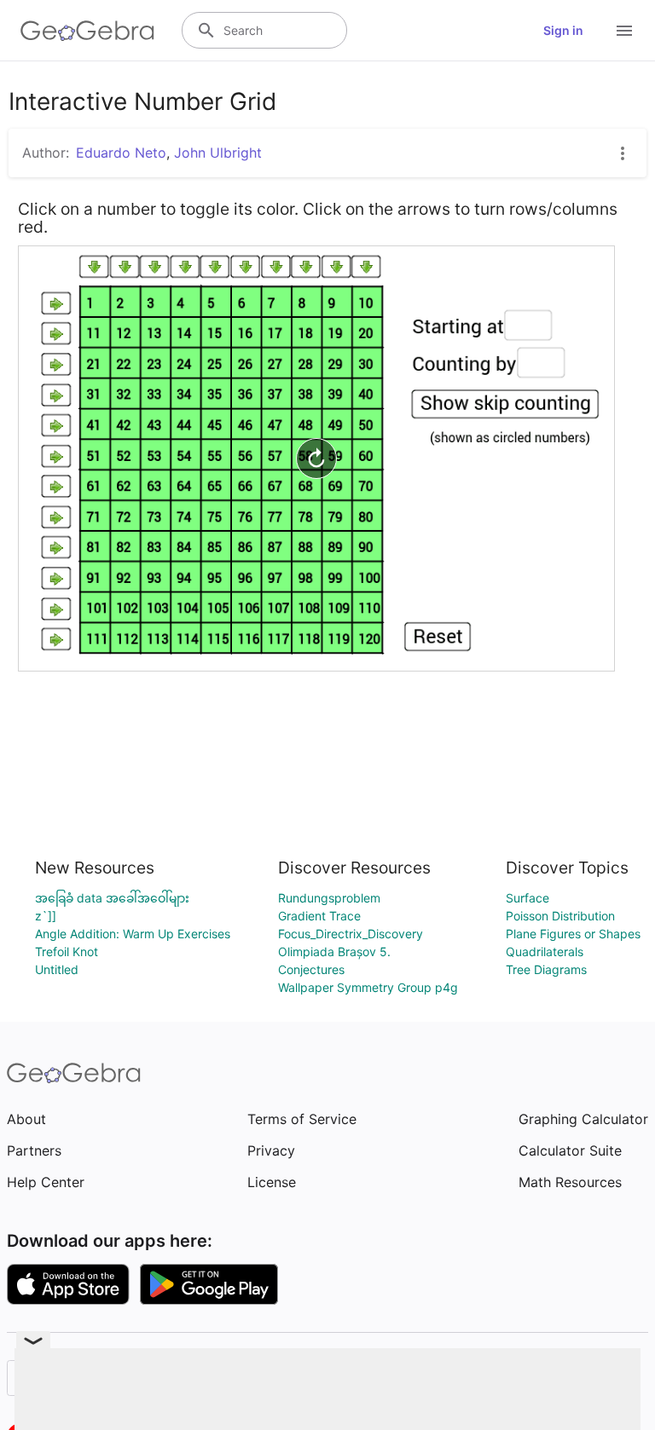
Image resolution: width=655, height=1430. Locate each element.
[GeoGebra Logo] (87, 30)
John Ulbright (218, 152)
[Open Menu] (624, 30)
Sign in (563, 30)
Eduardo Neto (121, 152)
